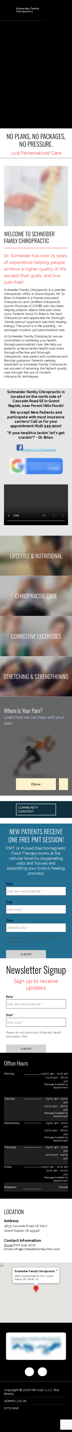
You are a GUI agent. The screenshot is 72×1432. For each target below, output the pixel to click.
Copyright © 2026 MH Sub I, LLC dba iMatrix (31, 1392)
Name (10, 883)
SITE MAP (11, 1408)
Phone (10, 920)
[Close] (56, 1269)
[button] (36, 1289)
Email (9, 901)
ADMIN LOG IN (15, 1401)
